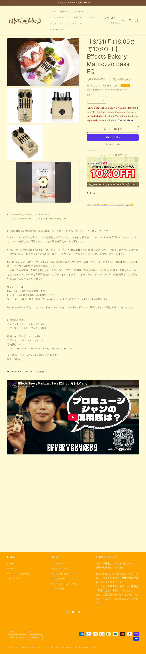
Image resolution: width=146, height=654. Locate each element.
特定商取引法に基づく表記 (63, 583)
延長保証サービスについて (63, 578)
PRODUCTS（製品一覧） (19, 573)
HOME (10, 563)
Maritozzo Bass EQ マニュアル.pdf (26, 371)
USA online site (14, 578)
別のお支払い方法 (113, 144)
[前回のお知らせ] (8, 2)
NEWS (10, 568)
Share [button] (92, 193)
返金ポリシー (35, 647)
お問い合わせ (57, 588)
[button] (79, 11)
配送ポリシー (67, 647)
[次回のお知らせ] (138, 2)
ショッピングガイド (60, 563)
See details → (125, 120)
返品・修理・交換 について (64, 573)
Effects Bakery (21, 647)
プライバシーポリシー (51, 647)
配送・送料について (60, 568)
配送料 (95, 90)
